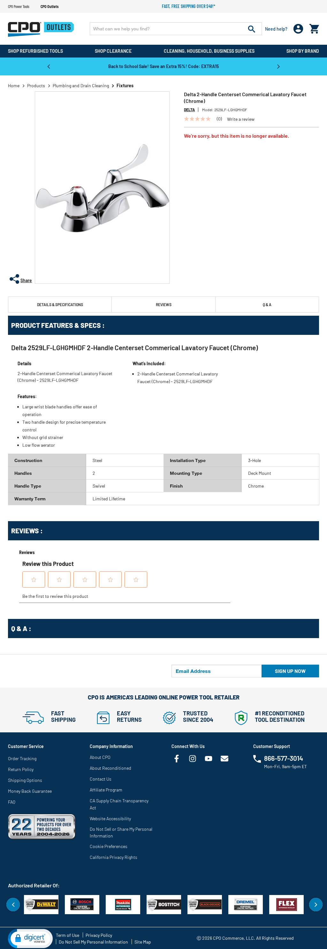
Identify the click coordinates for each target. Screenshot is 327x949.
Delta (189, 109)
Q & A (267, 304)
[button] (30, 938)
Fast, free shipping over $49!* (189, 6)
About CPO (100, 757)
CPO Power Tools (18, 6)
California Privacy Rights (113, 857)
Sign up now (290, 671)
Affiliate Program (106, 789)
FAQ (11, 802)
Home (13, 85)
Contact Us (100, 779)
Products (36, 85)
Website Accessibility (110, 818)
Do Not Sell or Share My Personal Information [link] (121, 832)
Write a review (241, 119)
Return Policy (21, 769)
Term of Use (67, 935)
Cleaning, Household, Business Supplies (209, 51)
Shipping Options (25, 780)
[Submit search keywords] (252, 29)
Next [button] (278, 66)
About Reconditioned (110, 768)
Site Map (142, 942)
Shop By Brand (302, 51)
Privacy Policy (99, 935)
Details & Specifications (60, 304)
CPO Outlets (49, 6)
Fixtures (125, 85)
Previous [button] (48, 66)
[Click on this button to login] (298, 29)
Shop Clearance (113, 51)
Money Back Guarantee (30, 791)
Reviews (163, 304)
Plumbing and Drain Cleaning (81, 85)
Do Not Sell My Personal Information (93, 942)
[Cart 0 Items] (314, 27)
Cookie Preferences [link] (108, 846)
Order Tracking (22, 758)
